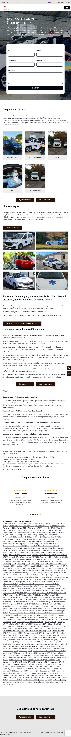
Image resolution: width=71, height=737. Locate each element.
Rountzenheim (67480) (10, 597)
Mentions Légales (5, 734)
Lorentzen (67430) (21, 669)
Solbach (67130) (14, 570)
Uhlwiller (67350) (38, 555)
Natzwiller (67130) (52, 646)
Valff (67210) (13, 553)
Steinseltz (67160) (9, 566)
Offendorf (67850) (27, 624)
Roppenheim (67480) (60, 599)
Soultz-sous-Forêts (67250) (12, 568)
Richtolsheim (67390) (10, 606)
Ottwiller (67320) (44, 617)
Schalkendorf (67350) (10, 586)
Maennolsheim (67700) (11, 666)
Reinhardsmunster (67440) (33, 608)
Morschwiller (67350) (10, 653)
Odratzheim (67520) (54, 624)
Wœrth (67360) (22, 528)
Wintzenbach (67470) (25, 532)
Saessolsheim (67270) (16, 595)
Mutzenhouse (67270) (16, 649)
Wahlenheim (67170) (10, 550)
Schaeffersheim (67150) (11, 588)
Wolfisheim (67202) (9, 528)
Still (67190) (62, 564)
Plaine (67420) (21, 615)
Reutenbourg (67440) (49, 606)
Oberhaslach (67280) (16, 633)
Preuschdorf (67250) (56, 613)
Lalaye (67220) (39, 678)
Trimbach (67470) (15, 557)
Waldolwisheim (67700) (11, 548)
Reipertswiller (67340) (16, 608)
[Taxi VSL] (57, 143)
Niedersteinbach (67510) (57, 635)
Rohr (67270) (36, 602)
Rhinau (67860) (23, 606)
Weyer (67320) (46, 539)
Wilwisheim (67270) (23, 537)
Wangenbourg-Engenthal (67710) (14, 546)
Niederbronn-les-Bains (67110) (29, 642)
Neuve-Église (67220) (29, 644)
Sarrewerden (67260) (39, 588)
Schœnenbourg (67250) (37, 577)
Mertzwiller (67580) (15, 660)
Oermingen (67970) (40, 624)
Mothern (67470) (60, 651)
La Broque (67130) (59, 680)
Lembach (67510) (43, 673)
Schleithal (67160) (30, 579)
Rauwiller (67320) (28, 611)
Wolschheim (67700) (42, 526)
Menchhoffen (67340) (52, 660)
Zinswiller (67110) (38, 524)
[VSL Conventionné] (35, 176)
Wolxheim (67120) (28, 526)
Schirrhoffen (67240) (44, 579)
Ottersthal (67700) (23, 620)
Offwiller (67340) (14, 624)
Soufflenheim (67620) (46, 568)
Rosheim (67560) (32, 599)
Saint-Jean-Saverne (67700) (41, 593)
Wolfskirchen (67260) (57, 526)
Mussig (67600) (45, 649)
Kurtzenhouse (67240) (41, 682)
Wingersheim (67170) (10, 535)
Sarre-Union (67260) (54, 588)
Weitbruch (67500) (9, 544)
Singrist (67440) (25, 570)
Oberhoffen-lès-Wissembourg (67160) (38, 631)
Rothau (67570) (61, 597)
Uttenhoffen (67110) (37, 553)
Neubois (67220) (14, 646)
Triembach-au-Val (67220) (30, 557)
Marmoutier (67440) (10, 664)
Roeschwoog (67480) (48, 602)
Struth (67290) (57, 561)
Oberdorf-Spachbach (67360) (34, 633)
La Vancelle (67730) (15, 680)
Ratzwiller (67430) (40, 611)
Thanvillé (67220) (8, 559)
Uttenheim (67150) (51, 553)
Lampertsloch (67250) (10, 678)
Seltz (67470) (37, 573)
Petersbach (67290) (31, 617)
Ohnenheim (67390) (37, 622)
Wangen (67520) (32, 546)
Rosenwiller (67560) (45, 599)
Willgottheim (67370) (38, 537)
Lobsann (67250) (56, 669)
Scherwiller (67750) (52, 582)
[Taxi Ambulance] (12, 143)
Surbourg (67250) (56, 559)
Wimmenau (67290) (9, 537)
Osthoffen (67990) (61, 620)
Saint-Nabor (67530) (10, 593)
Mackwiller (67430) (25, 666)
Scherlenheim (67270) (10, 584)
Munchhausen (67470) (10, 651)
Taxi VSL (57, 158)
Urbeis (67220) (14, 555)
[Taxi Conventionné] (35, 143)
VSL (12, 191)
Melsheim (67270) (26, 662)
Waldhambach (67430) (27, 548)
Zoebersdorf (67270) (10, 524)
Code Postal (41, 60)
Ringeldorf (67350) (29, 604)
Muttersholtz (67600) (31, 649)
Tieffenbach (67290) (60, 557)
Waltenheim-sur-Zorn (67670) (48, 546)
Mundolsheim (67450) (58, 649)
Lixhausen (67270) (9, 671)
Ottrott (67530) (56, 617)
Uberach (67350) (50, 555)
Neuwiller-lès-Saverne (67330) (51, 642)
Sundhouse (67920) (9, 561)
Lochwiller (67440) (44, 669)
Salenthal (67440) (28, 591)
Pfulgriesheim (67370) (34, 615)
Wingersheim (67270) (56, 532)
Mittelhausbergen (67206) (17, 658)
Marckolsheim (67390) (39, 664)
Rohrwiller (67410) (24, 602)
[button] (30, 514)
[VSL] (12, 176)
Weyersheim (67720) (33, 539)
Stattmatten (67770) (47, 566)
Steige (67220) (34, 566)
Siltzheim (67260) (38, 570)
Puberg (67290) (29, 613)
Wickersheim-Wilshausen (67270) (14, 539)
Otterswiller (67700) (9, 620)
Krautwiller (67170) (9, 684)
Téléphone (12, 60)
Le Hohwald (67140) (57, 673)
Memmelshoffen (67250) (11, 662)
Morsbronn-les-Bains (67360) (28, 653)
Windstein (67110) (55, 535)
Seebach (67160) (60, 573)
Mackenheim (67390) (40, 666)
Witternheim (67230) (16, 530)
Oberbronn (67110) (51, 633)
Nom (10, 50)
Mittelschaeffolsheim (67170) (44, 655)
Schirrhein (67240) (58, 579)
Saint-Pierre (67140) (59, 591)
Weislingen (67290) (22, 544)
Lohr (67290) (32, 669)
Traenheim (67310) (46, 557)
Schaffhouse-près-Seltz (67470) (50, 586)
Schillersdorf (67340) (38, 582)
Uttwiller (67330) (23, 553)
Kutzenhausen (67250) (10, 682)
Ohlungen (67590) (51, 622)
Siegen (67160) (61, 570)
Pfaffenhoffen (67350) (16, 617)
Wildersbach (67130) (53, 537)
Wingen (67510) (43, 535)
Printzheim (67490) (42, 613)
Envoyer (35, 88)
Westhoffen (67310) (38, 541)
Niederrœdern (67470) (50, 637)
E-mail (39, 50)
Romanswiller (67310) (10, 602)
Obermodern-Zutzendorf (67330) (31, 628)
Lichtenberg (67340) (15, 673)
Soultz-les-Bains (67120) (30, 568)
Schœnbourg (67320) (53, 577)
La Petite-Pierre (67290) (31, 680)
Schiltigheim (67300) (23, 582)
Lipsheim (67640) (35, 671)
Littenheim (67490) (22, 671)
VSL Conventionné (35, 191)
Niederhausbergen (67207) (53, 640)
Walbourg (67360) (57, 548)
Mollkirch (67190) (27, 655)
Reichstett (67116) (50, 608)
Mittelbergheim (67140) (35, 658)
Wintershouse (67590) (41, 532)
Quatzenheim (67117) (16, 613)
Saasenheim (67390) (31, 595)
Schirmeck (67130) (9, 582)
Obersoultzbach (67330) (27, 626)
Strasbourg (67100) (23, 564)
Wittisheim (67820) (49, 528)
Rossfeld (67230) (20, 599)
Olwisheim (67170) (23, 622)
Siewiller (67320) (50, 570)
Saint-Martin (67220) (24, 593)
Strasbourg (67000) (37, 564)
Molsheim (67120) (15, 655)
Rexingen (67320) (35, 606)
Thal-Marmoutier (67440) (23, 559)
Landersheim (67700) (56, 675)
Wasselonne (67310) (51, 544)
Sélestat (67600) (48, 573)
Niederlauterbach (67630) (34, 640)
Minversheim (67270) (51, 658)
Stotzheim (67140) (51, 564)
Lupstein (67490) (8, 669)
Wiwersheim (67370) (35, 528)
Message (11, 70)
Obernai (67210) (14, 628)
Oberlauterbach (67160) (52, 628)
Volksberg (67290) (24, 550)
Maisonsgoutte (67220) (56, 664)
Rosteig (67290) (8, 599)
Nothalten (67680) (15, 635)
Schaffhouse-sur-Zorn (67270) (28, 586)
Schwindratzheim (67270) (27, 575)
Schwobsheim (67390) (10, 575)
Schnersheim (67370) (16, 579)
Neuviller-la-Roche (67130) (12, 644)
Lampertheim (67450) (26, 678)
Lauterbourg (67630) (10, 675)
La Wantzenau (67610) (52, 678)
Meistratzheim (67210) (41, 662)
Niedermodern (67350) (16, 640)
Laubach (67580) (23, 675)
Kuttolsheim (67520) (26, 682)
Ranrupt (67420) (53, 611)
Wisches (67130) (45, 530)
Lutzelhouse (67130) (55, 666)
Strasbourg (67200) (9, 564)
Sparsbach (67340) (61, 566)
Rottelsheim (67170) (26, 597)
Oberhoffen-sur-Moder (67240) (13, 631)
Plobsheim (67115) (9, 615)
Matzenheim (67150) (57, 662)
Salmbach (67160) (15, 591)
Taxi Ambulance (12, 158)
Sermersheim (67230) (24, 573)
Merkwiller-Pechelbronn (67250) (34, 660)
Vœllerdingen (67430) (38, 550)
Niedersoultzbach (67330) (12, 637)
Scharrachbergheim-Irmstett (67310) (47, 584)
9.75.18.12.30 (20, 470)
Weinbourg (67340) (36, 544)
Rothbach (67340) (49, 597)
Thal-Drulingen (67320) (41, 559)
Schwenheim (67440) (44, 575)
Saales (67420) (44, 595)
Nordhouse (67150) (28, 635)
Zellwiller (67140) (50, 524)
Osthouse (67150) (48, 620)
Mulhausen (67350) (25, 651)
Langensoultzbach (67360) (39, 675)
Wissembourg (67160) (31, 530)
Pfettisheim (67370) (49, 615)
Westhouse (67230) (24, 541)
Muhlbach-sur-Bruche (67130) (43, 651)
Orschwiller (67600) (9, 622)
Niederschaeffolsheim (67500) (31, 637)
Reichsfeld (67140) (15, 611)
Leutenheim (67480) (30, 673)
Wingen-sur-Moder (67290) (27, 535)
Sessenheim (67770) (10, 573)
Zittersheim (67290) (24, 524)
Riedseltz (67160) (54, 604)
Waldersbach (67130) (43, 548)
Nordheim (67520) (42, 635)
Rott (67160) (38, 597)
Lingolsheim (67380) (49, 671)
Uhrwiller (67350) (25, 555)
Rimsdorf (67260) (42, 604)
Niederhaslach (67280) (10, 642)
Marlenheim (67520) (24, 664)
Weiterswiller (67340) (53, 541)
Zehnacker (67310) (15, 526)
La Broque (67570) (45, 680)
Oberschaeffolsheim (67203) (46, 626)
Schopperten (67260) (21, 577)
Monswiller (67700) (45, 653)
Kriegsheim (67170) (56, 682)
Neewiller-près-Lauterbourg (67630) (33, 646)
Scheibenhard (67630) (26, 584)
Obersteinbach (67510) (11, 626)
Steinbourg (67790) (22, 566)
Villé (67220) (50, 550)
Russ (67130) (54, 595)
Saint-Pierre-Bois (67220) (42, 591)
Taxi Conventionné (35, 158)
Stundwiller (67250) (44, 561)
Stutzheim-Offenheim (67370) (27, 561)
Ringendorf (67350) (15, 604)
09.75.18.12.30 (13, 2)
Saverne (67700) (25, 588)
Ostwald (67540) (36, 620)
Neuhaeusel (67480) (43, 644)
